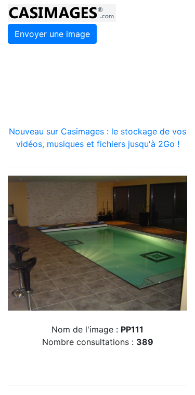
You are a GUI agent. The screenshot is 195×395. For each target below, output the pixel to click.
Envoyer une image (52, 34)
